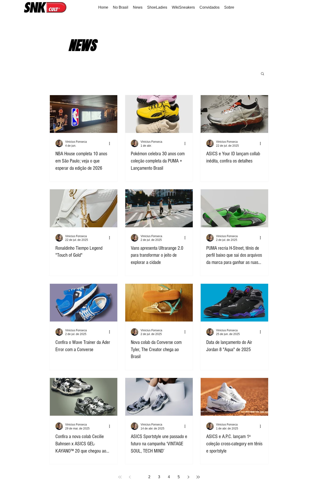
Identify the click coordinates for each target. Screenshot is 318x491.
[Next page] (188, 477)
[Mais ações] (111, 143)
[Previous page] (129, 477)
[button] (262, 74)
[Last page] (198, 477)
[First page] (120, 477)
